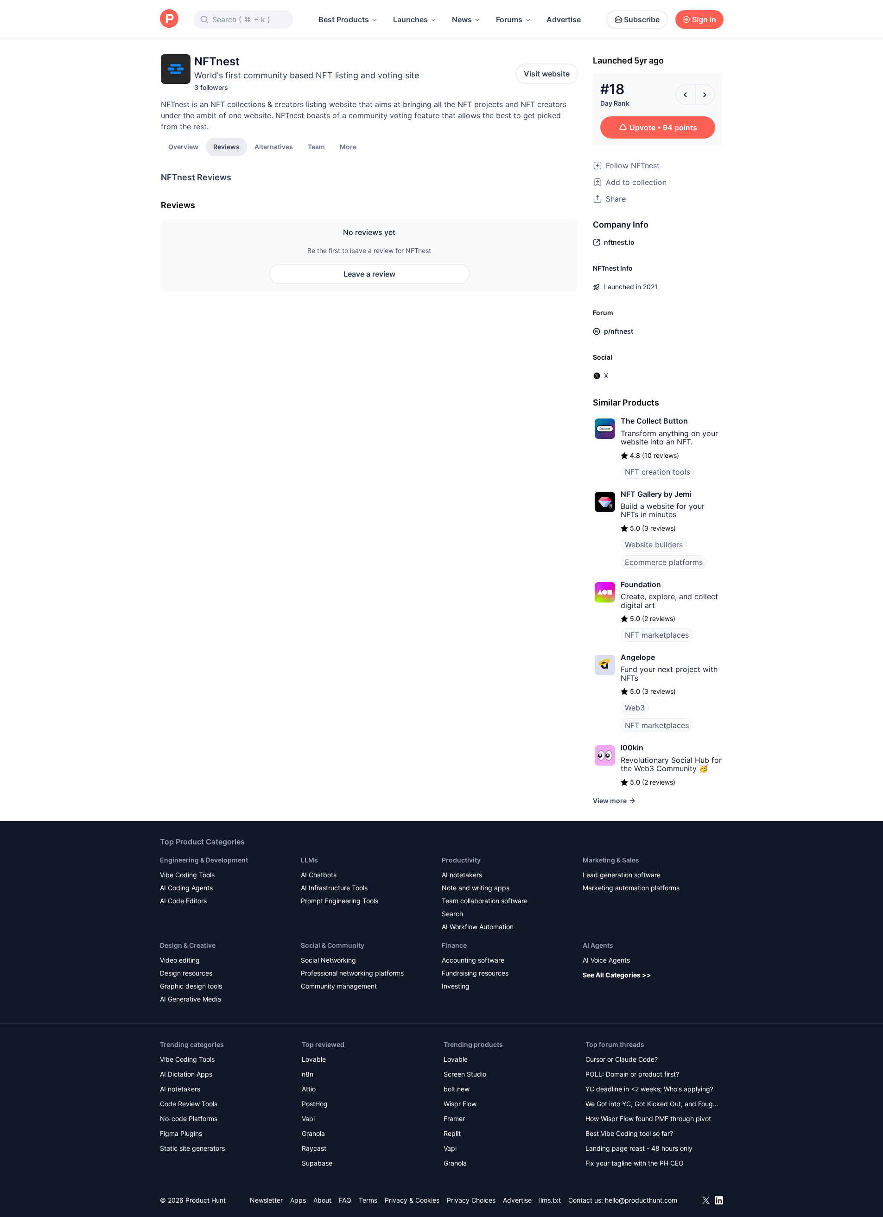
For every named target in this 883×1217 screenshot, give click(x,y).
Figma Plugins (181, 1133)
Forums (509, 19)
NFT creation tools (657, 471)
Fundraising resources (475, 973)
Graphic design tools (191, 986)
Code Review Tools (188, 1104)
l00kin (632, 747)
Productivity (461, 860)
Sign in (704, 19)
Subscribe (642, 19)
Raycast (314, 1148)
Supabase (317, 1163)
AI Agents (598, 945)
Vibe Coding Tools (187, 875)
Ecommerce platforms (664, 562)
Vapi (308, 1118)
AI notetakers (462, 875)
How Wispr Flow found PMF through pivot (648, 1118)
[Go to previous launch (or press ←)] (685, 94)
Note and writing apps (475, 888)
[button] (348, 146)
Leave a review (369, 274)
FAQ (345, 1200)
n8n (307, 1074)
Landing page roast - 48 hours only (638, 1148)
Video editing (180, 960)
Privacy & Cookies (412, 1200)
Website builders (654, 544)
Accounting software (473, 960)
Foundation (641, 584)
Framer (454, 1118)
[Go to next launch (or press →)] (705, 94)
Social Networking (328, 960)
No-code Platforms (188, 1118)
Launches (410, 19)
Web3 (635, 707)
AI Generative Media (190, 999)
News (462, 19)
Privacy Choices (471, 1200)
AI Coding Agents (186, 888)
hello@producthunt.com (641, 1200)
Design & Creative (188, 945)
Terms (368, 1200)
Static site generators (192, 1148)
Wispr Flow (460, 1104)
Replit (452, 1133)
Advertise (563, 19)
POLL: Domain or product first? (632, 1074)
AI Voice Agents (606, 960)
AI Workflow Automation (478, 927)
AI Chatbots (319, 875)
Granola (313, 1133)
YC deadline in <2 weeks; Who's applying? (649, 1089)
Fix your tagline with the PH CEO (634, 1163)
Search (452, 914)
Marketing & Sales (611, 860)
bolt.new (457, 1089)
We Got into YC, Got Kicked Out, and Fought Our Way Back (652, 1104)
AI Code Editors (183, 901)
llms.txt (550, 1200)
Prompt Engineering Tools (339, 901)
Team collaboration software (484, 901)
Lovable (314, 1059)
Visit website (547, 73)
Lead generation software (622, 875)
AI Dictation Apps (186, 1074)
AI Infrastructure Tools (334, 888)
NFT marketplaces (657, 635)
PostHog (315, 1104)
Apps (298, 1200)
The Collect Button (654, 420)
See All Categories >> (617, 975)
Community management (339, 986)
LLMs (309, 860)
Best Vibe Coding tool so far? (629, 1133)
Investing (456, 986)
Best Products (343, 19)
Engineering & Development (204, 860)
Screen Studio (465, 1074)
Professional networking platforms (352, 973)
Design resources (186, 973)
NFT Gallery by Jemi (656, 494)
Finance (454, 945)
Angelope (638, 657)
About (322, 1200)
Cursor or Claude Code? (621, 1059)
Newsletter (266, 1200)
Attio (309, 1089)
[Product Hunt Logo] (169, 19)
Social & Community (332, 945)
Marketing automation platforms (631, 888)
